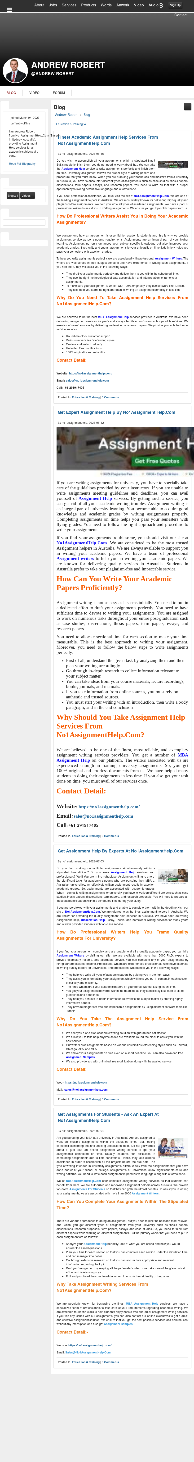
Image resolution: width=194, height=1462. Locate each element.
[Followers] (4, 213)
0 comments (110, 397)
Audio (154, 5)
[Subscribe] (187, 106)
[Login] (161, 5)
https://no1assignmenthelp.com (86, 1082)
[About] (4, 105)
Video (139, 5)
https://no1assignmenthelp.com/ (90, 373)
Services (69, 5)
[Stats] (4, 182)
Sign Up (175, 5)
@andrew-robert (52, 73)
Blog (87, 114)
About (39, 5)
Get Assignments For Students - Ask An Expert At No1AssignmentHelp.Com (108, 1117)
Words (106, 5)
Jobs (53, 5)
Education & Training (86, 397)
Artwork (122, 5)
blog (11, 92)
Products (88, 5)
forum (59, 92)
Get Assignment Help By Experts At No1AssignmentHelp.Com (120, 851)
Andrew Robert (66, 114)
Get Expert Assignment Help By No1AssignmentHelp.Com (116, 412)
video (34, 92)
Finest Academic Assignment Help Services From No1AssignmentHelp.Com (108, 140)
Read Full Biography (22, 163)
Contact (180, 15)
